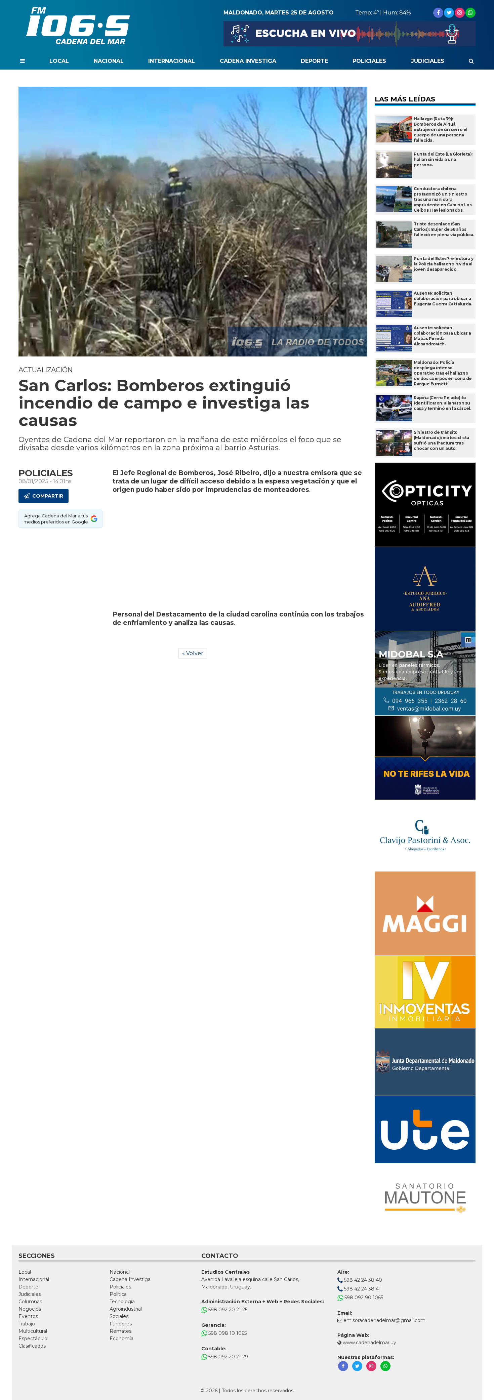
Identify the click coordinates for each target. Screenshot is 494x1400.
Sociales (119, 1316)
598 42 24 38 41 (362, 1289)
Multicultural (32, 1331)
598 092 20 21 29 (227, 1357)
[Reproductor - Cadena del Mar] (349, 33)
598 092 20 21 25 (227, 1310)
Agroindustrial (126, 1309)
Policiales (369, 61)
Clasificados (32, 1346)
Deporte (314, 61)
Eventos (28, 1316)
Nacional (109, 61)
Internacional (171, 61)
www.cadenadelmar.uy (368, 1343)
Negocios (29, 1309)
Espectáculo (32, 1338)
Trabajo (26, 1324)
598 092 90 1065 (363, 1298)
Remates (120, 1331)
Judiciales (427, 61)
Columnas (30, 1302)
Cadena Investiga (248, 61)
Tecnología (122, 1302)
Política (118, 1294)
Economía (121, 1338)
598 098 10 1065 (227, 1333)
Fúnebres (121, 1324)
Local (59, 61)
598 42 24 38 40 (362, 1280)
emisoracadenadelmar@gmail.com (384, 1320)
